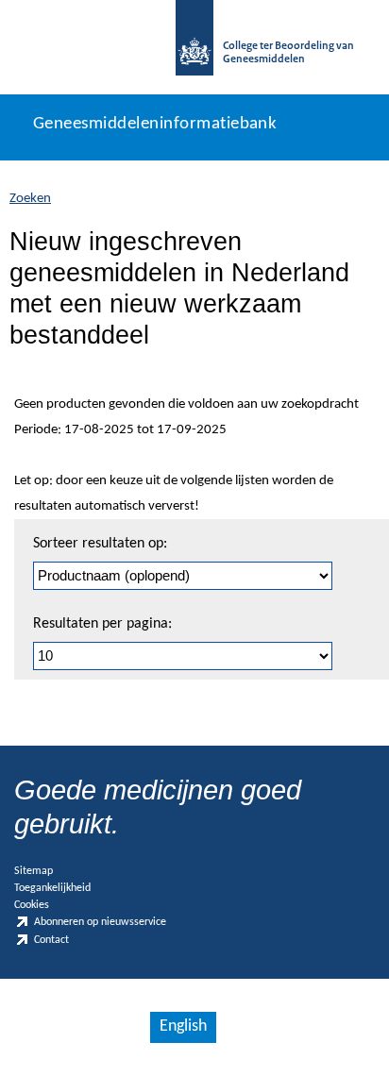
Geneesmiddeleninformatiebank (155, 124)
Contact (51, 940)
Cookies (31, 905)
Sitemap (33, 871)
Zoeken (30, 199)
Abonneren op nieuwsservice (100, 923)
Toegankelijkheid (52, 888)
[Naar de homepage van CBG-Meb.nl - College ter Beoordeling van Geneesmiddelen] (194, 47)
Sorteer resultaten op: (100, 543)
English (183, 1026)
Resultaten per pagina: (102, 623)
